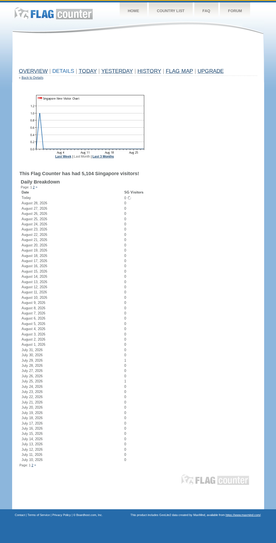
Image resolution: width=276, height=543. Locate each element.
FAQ (206, 11)
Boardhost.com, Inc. (89, 515)
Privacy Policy (61, 515)
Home (133, 11)
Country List (171, 11)
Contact (20, 515)
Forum (235, 11)
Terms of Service (38, 515)
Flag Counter (54, 13)
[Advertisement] (117, 53)
